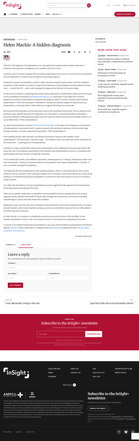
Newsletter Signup (97, 408)
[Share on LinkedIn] (79, 52)
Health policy (111, 92)
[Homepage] (4, 14)
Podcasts (131, 5)
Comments (11, 245)
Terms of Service (76, 345)
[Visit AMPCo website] (13, 395)
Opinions (102, 81)
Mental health (111, 81)
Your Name (12, 273)
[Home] (12, 5)
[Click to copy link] (90, 52)
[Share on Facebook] (74, 52)
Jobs (117, 5)
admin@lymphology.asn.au (40, 96)
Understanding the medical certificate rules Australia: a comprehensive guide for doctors (115, 61)
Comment (12, 263)
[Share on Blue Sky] (69, 52)
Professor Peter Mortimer (44, 125)
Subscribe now (93, 334)
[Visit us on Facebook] (119, 431)
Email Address (54, 273)
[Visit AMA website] (32, 395)
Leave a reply (26, 245)
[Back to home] (16, 373)
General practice (112, 56)
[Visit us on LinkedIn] (133, 431)
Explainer (103, 56)
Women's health (110, 69)
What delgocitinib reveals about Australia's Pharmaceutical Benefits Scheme (112, 98)
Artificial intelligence (114, 106)
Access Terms (30, 432)
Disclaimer (19, 432)
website (14, 227)
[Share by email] (85, 52)
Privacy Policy (66, 345)
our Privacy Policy (77, 343)
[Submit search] (89, 5)
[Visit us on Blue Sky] (126, 431)
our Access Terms (65, 343)
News (101, 69)
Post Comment (15, 285)
